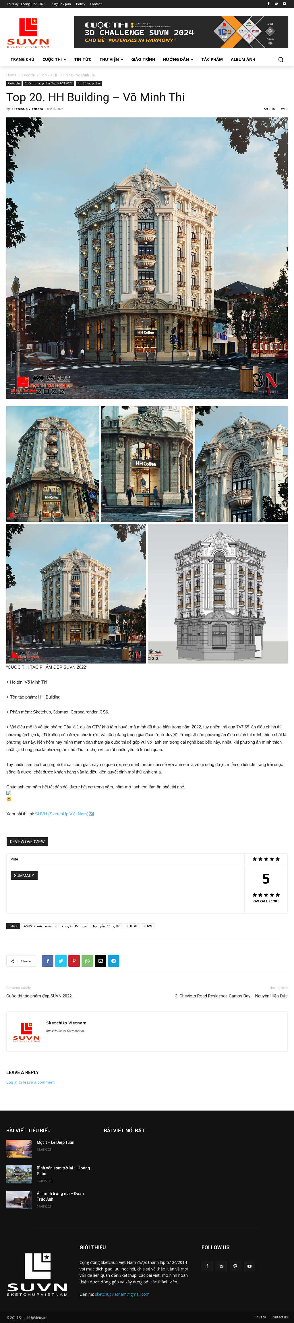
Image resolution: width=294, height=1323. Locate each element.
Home (11, 75)
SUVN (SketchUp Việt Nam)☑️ (64, 813)
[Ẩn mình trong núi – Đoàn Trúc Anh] (19, 1200)
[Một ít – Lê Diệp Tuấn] (19, 1149)
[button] (281, 59)
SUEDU (132, 926)
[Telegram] (113, 961)
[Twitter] (61, 961)
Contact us (279, 1317)
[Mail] (276, 4)
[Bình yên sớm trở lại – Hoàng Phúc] (19, 1174)
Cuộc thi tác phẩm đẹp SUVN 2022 (49, 83)
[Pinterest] (74, 961)
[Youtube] (284, 4)
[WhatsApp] (87, 961)
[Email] (100, 961)
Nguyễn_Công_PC (106, 926)
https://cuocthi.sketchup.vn (65, 1031)
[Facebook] (268, 4)
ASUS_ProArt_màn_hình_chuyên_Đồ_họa (55, 926)
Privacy (260, 1317)
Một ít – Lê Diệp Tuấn (55, 1142)
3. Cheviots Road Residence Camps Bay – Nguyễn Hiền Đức (231, 996)
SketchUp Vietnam (27, 109)
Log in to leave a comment (30, 1082)
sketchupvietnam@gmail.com (122, 1294)
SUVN (148, 926)
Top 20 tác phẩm (89, 83)
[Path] (235, 1266)
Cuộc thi (28, 75)
